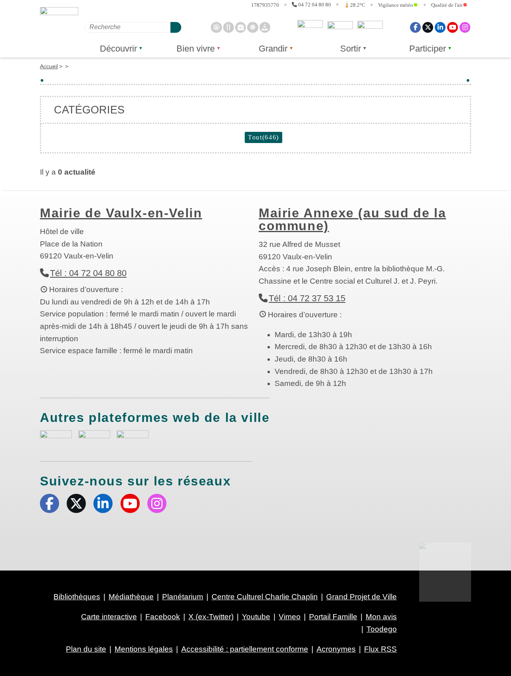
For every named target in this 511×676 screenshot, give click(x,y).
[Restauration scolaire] (228, 27)
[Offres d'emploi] (240, 27)
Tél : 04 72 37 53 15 (307, 298)
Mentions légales (144, 649)
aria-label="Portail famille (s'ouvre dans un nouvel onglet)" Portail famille (133, 438)
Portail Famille (333, 616)
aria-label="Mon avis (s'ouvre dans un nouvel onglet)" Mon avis (56, 439)
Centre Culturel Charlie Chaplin (265, 596)
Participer (427, 49)
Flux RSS (380, 649)
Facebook (415, 27)
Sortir (350, 49)
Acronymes (336, 649)
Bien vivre (195, 49)
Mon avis (310, 27)
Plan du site (86, 649)
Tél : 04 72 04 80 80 (88, 273)
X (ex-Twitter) (427, 27)
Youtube (452, 27)
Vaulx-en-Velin (59, 29)
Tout (263, 137)
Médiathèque (131, 596)
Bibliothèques (76, 596)
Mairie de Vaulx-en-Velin (121, 213)
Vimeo (290, 616)
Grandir (273, 49)
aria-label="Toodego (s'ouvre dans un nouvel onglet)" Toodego (94, 438)
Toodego (340, 27)
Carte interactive (109, 616)
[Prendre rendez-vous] (216, 27)
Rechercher (175, 27)
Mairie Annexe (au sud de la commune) (352, 219)
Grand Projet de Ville (361, 596)
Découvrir (118, 49)
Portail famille (370, 27)
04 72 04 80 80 (314, 4)
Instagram (465, 27)
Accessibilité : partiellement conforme (244, 649)
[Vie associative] (252, 27)
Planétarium (182, 596)
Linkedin (440, 27)
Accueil (49, 66)
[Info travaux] (264, 27)
